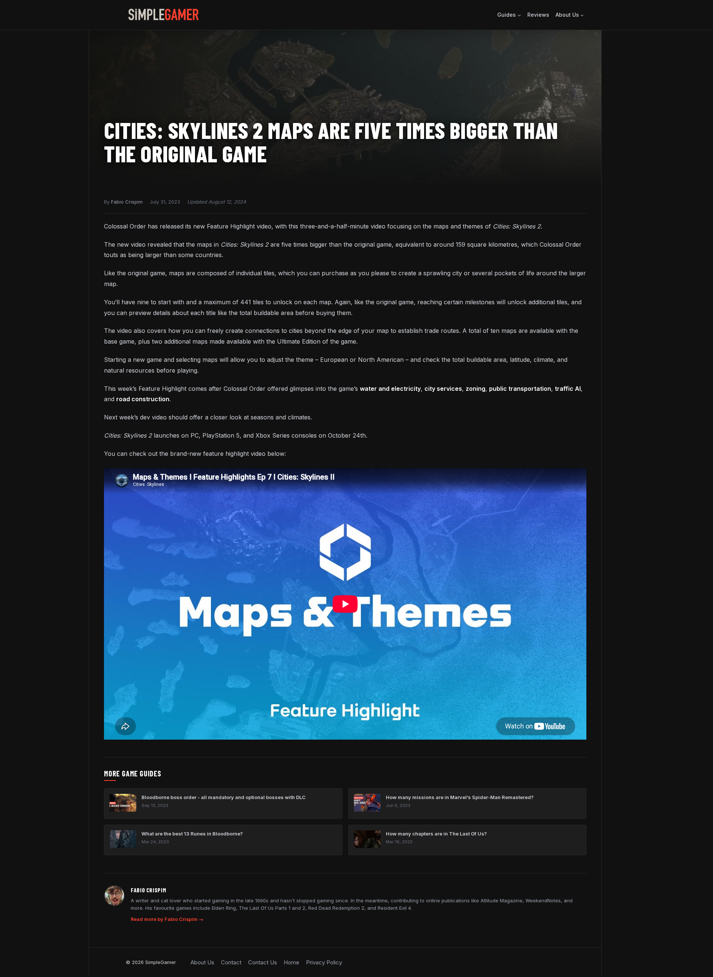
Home (291, 962)
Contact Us (262, 962)
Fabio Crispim (127, 202)
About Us (202, 962)
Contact (231, 962)
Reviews (538, 15)
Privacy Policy (324, 962)
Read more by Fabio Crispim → (167, 919)
